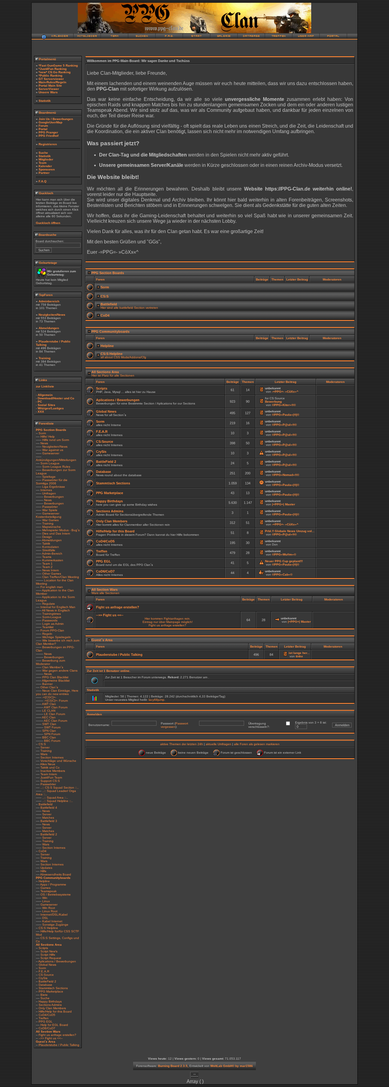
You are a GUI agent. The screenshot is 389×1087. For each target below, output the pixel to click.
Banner (47, 684)
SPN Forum (52, 734)
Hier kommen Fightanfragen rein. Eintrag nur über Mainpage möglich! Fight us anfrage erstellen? (168, 622)
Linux (46, 901)
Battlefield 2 (48, 834)
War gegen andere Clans (59, 670)
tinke (299, 656)
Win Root (48, 908)
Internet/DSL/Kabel (53, 914)
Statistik (45, 100)
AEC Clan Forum (55, 720)
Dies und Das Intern (56, 533)
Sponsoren (47, 169)
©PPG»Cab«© (282, 574)
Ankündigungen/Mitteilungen (56, 460)
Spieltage (49, 476)
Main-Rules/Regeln (52, 82)
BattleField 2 (47, 981)
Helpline (44, 881)
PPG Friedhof (48, 135)
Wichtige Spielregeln (56, 637)
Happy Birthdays (50, 1001)
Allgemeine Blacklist (56, 680)
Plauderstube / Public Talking (59, 1045)
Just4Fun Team (51, 777)
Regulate (48, 603)
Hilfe (43, 871)
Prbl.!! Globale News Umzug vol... (290, 531)
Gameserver (50, 453)
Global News (47, 964)
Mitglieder (46, 159)
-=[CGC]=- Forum (56, 700)
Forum (43, 125)
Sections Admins (50, 1004)
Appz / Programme (53, 884)
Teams (46, 557)
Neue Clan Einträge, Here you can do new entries (57, 692)
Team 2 (47, 567)
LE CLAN (48, 710)
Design (47, 536)
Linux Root (49, 911)
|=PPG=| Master (283, 504)
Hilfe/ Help (47, 436)
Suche (43, 152)
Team (42, 162)
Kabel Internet (52, 921)
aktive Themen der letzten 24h (181, 744)
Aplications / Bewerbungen (57, 961)
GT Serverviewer (51, 79)
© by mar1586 (242, 1066)
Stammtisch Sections (53, 988)
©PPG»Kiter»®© (284, 405)
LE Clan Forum (54, 714)
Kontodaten (50, 547)
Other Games (51, 573)
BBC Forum (52, 740)
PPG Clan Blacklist (55, 677)
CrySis (43, 978)
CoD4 (42, 851)
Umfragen (49, 493)
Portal (43, 129)
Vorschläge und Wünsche (58, 760)
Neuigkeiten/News (52, 314)
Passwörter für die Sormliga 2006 (51, 481)
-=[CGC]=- (49, 697)
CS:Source (46, 974)
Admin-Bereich (52, 553)
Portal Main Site (50, 85)
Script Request (50, 958)
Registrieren (48, 144)
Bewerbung (273, 401)
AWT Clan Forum (55, 707)
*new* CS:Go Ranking (55, 72)
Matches (48, 817)
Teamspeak (48, 891)
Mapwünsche (51, 526)
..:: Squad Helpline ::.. (57, 801)
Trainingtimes (51, 613)
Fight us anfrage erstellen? (57, 1035)
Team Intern (48, 774)
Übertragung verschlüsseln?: (259, 725)
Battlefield (46, 804)
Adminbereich (49, 301)
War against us (52, 450)
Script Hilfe (47, 954)
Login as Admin (53, 623)
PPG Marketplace (51, 991)
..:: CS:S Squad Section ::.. (59, 787)
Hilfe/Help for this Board (55, 1011)
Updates (46, 867)
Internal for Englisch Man (57, 607)
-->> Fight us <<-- (51, 1038)
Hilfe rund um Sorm (55, 440)
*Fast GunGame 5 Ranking (58, 65)
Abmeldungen (49, 328)
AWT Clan (49, 704)
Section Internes (52, 757)
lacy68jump (156, 699)
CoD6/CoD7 (47, 1028)
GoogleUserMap (50, 122)
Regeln (47, 633)
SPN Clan (49, 730)
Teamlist (47, 627)
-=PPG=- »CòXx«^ (285, 391)
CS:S (42, 744)
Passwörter (50, 506)
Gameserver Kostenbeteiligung (48, 515)
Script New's (48, 951)
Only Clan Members (52, 1008)
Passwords (49, 620)
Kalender (45, 166)
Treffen (44, 1018)
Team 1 (47, 563)
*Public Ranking (50, 75)
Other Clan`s (49, 687)
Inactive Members (52, 770)
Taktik (46, 543)
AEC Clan (49, 717)
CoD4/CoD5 (47, 1014)
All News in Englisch (56, 610)
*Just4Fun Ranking (53, 69)
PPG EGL (46, 1021)
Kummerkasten (52, 560)
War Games (50, 520)
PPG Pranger (48, 132)
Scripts (43, 948)
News (44, 443)
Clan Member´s (52, 667)
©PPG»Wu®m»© (284, 554)
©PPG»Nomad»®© (285, 474)
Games (45, 887)
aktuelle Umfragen (218, 744)
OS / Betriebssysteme (55, 894)
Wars (43, 754)
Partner (44, 172)
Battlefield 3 (48, 821)
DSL (45, 918)
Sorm (42, 433)
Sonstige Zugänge (55, 924)
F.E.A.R (44, 971)
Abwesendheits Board (55, 874)
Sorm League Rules (56, 466)
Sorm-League (51, 617)
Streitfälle (48, 550)
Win (44, 898)
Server (45, 747)
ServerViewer (49, 89)
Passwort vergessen (174, 725)
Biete (44, 994)
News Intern (50, 570)
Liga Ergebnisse (53, 486)
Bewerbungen (54, 496)
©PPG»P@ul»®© (284, 424)
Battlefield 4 (48, 807)
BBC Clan (49, 737)
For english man (51, 587)
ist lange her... (299, 653)
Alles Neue (47, 764)
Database (45, 984)
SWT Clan (49, 724)
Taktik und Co (50, 767)
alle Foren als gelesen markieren (257, 744)
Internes (46, 490)
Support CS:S (50, 781)
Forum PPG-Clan (52, 630)
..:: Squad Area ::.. (55, 797)
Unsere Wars (48, 92)
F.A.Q (42, 181)
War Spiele (49, 510)
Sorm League (50, 463)
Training (44, 358)
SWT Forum (52, 727)
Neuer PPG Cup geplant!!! (284, 561)
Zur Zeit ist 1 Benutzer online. (108, 670)
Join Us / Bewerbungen (56, 119)
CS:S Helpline (48, 928)
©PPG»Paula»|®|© (285, 414)
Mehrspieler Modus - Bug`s (61, 530)
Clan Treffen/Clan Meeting (60, 577)
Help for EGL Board (54, 1025)
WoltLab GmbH (221, 1066)
